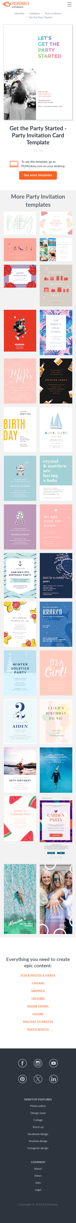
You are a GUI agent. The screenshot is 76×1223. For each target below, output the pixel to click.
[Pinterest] (22, 1079)
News (38, 1175)
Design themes (38, 1006)
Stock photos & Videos (38, 975)
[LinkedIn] (53, 1079)
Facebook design (38, 1134)
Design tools (38, 1113)
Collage (38, 983)
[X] (38, 1079)
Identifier (19, 13)
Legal (38, 1189)
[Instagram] (38, 1063)
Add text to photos (38, 1022)
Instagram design (38, 1148)
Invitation (34, 13)
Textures (38, 999)
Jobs (38, 1182)
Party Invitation (53, 13)
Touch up (38, 1127)
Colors (38, 1014)
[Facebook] (22, 1063)
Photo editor (38, 1106)
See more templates (38, 175)
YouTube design (38, 1141)
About (38, 1168)
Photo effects (38, 1029)
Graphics (38, 991)
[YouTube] (53, 1063)
